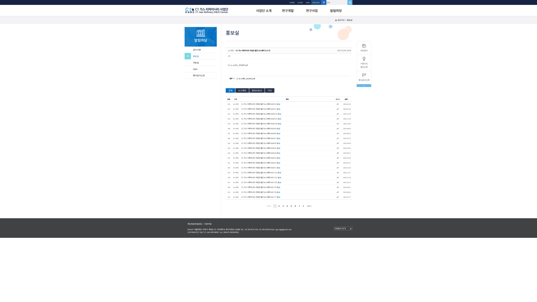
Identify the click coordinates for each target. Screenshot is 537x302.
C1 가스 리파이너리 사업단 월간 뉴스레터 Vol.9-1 (258, 109)
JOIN (308, 2)
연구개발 (288, 10)
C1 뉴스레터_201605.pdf (245, 78)
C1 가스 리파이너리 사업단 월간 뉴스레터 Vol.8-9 (258, 128)
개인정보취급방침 (194, 223)
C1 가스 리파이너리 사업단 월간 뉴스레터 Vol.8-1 (258, 167)
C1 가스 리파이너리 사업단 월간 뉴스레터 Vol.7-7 (258, 197)
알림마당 (336, 10)
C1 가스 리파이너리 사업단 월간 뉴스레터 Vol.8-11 (259, 118)
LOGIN (300, 2)
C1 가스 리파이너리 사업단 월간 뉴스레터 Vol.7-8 (258, 192)
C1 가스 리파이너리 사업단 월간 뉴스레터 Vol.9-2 (258, 104)
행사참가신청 (199, 75)
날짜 (346, 99)
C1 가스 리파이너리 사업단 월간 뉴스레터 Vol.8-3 (258, 158)
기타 (270, 90)
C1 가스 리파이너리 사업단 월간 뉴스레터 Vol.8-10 (259, 123)
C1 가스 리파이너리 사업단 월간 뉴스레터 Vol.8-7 (258, 138)
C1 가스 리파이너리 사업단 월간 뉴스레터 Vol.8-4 (258, 153)
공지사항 (197, 49)
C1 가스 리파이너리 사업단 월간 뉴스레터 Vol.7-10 (259, 182)
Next (309, 206)
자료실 (196, 62)
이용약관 (207, 223)
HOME (292, 2)
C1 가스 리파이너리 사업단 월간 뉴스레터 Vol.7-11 (259, 177)
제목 (287, 99)
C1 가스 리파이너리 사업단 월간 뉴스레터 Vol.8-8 (258, 133)
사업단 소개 (264, 10)
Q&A (195, 69)
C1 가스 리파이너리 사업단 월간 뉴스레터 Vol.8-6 (258, 143)
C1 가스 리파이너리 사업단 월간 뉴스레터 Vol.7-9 (258, 187)
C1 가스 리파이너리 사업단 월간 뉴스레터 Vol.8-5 (258, 148)
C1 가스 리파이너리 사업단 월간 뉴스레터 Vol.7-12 (259, 172)
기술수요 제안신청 (364, 65)
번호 (228, 99)
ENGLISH (316, 2)
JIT (229, 56)
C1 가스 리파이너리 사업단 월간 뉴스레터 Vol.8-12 (259, 114)
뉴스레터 (242, 90)
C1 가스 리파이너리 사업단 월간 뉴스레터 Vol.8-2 (258, 162)
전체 (230, 90)
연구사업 (312, 10)
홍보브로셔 (257, 90)
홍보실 (196, 56)
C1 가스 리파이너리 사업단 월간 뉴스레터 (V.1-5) (253, 50)
